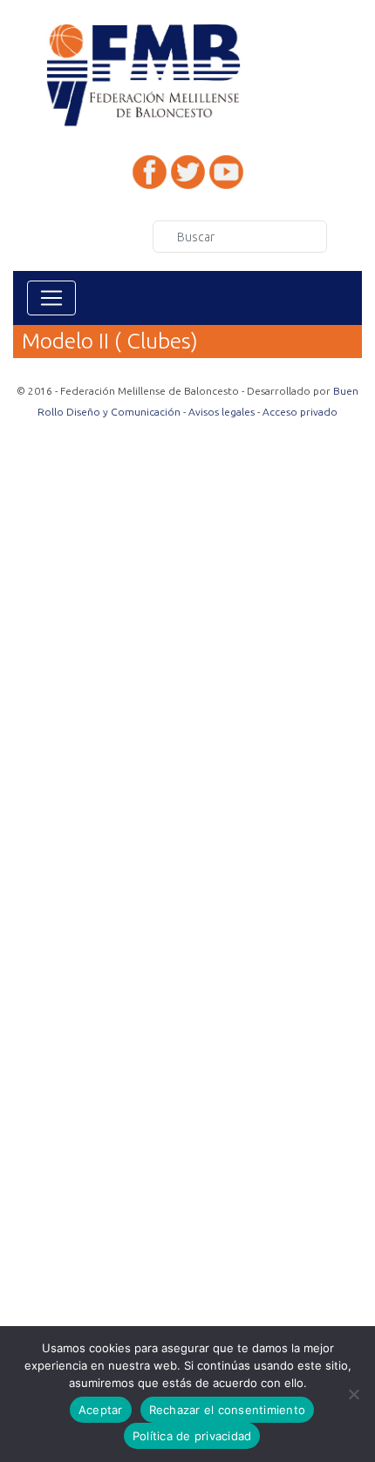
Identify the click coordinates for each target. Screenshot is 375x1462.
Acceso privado (300, 411)
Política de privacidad (192, 1436)
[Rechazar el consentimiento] (353, 1394)
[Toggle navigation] (51, 298)
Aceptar (100, 1410)
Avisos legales (221, 411)
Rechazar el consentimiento (227, 1410)
